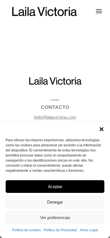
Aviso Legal (89, 230)
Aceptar (55, 186)
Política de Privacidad (60, 230)
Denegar (55, 202)
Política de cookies (26, 230)
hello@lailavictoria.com (55, 117)
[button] (101, 129)
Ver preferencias (55, 217)
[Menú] (99, 11)
